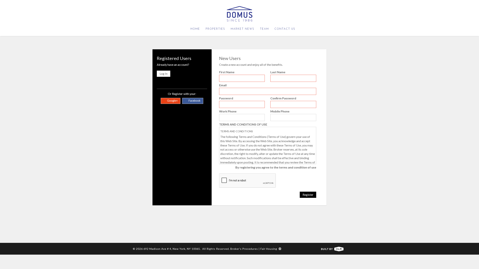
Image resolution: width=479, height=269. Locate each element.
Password (226, 98)
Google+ (172, 100)
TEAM (264, 29)
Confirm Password (283, 98)
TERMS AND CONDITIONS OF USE (243, 124)
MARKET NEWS (242, 29)
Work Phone (228, 111)
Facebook (194, 100)
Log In (163, 73)
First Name (226, 72)
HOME (195, 29)
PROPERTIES (215, 29)
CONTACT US (284, 29)
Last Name (277, 72)
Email (223, 85)
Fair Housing (269, 248)
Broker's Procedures (244, 248)
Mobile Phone (279, 111)
